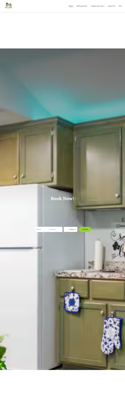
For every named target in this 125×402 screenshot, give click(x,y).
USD (120, 6)
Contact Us (111, 6)
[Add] (75, 229)
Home (71, 6)
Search (86, 229)
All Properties (82, 6)
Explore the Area (97, 6)
